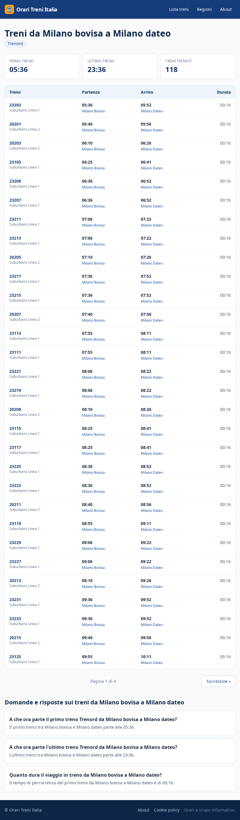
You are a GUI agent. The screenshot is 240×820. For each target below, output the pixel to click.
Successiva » (218, 681)
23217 (15, 276)
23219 (15, 390)
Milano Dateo (152, 111)
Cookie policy (166, 810)
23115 (15, 428)
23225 (15, 466)
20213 (15, 580)
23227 (15, 561)
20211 (15, 504)
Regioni (204, 9)
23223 (15, 485)
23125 (15, 656)
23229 (15, 542)
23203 (15, 105)
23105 (15, 162)
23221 (15, 371)
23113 (15, 333)
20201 (15, 124)
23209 (15, 181)
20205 (15, 257)
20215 (15, 637)
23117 (15, 447)
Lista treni (179, 9)
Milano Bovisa (93, 111)
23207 (15, 200)
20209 (15, 409)
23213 (15, 238)
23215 (15, 295)
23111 (15, 352)
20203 (15, 143)
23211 (15, 219)
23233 (15, 618)
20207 (15, 314)
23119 (15, 523)
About (226, 9)
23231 (15, 599)
